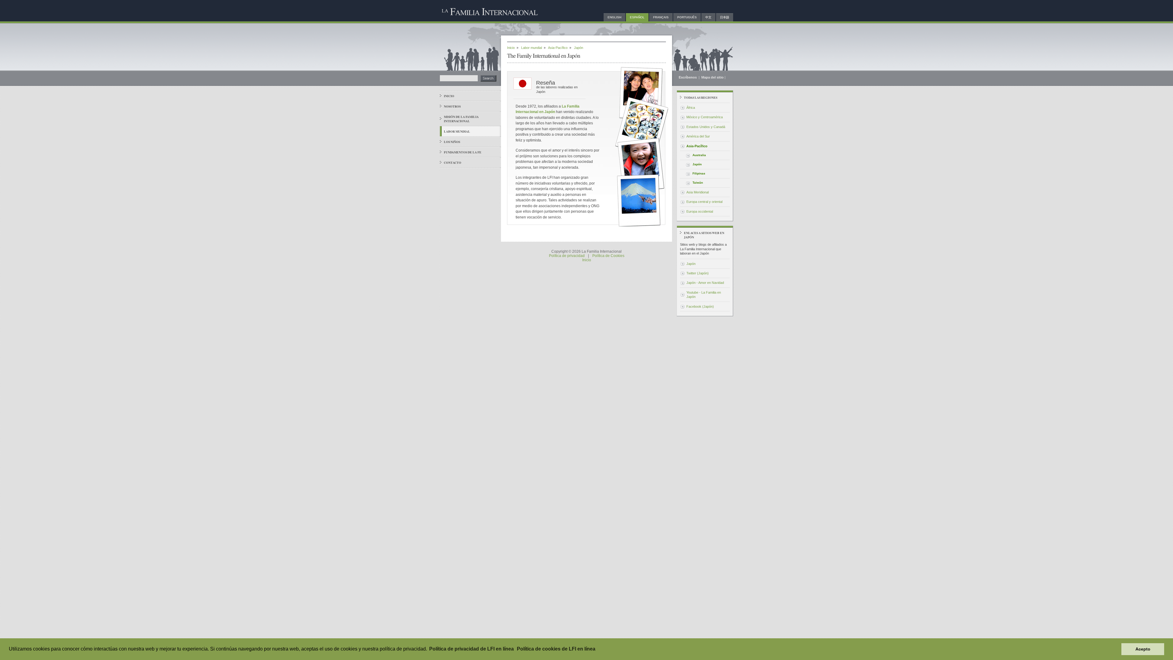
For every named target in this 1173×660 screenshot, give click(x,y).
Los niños (452, 142)
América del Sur (698, 136)
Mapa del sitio (712, 77)
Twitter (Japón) (697, 273)
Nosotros (452, 106)
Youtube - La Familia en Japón (703, 295)
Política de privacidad (567, 256)
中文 (708, 17)
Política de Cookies (608, 256)
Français (661, 17)
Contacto (452, 162)
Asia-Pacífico (558, 48)
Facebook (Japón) (700, 306)
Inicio (449, 96)
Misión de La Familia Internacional (461, 119)
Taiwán (697, 182)
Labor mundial (457, 131)
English (614, 17)
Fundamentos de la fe (462, 152)
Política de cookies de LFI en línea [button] (556, 648)
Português (687, 17)
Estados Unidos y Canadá (705, 127)
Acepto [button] (1142, 649)
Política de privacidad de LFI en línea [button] (471, 648)
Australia (699, 155)
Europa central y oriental (704, 202)
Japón (697, 164)
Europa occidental (699, 211)
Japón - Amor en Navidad (705, 282)
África (690, 107)
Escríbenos (688, 77)
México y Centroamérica (704, 117)
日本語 (724, 17)
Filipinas (698, 173)
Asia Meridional (697, 192)
